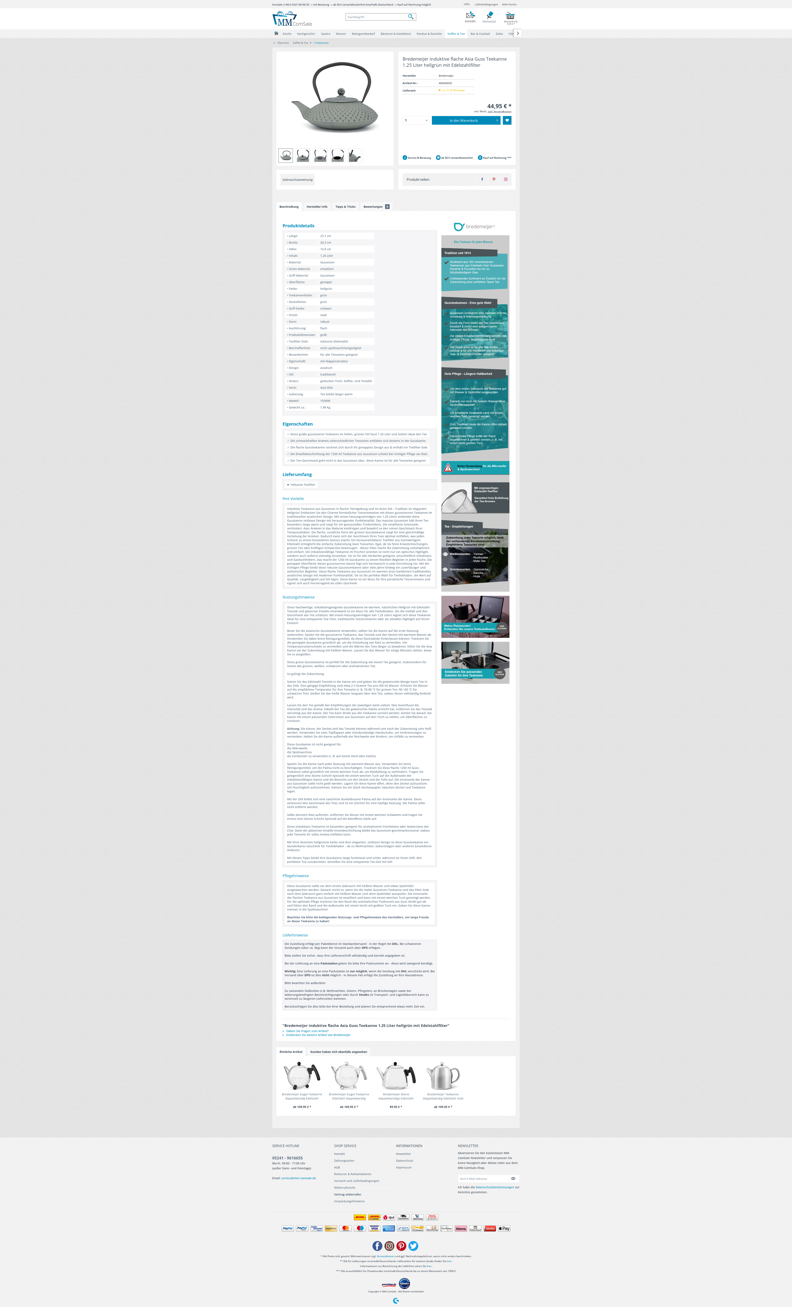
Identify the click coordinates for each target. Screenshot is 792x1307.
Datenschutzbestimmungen (495, 1187)
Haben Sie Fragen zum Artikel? (307, 1031)
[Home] (276, 33)
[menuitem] (381, 17)
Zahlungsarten (344, 1161)
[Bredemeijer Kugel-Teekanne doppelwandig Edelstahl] (302, 1075)
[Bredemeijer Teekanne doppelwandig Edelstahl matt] (443, 1075)
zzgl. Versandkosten (500, 111)
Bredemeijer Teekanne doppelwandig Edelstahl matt (443, 1096)
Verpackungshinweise (349, 1201)
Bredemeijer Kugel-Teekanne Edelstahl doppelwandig (349, 1096)
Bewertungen (376, 207)
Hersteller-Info (317, 207)
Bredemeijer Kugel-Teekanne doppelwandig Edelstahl (302, 1096)
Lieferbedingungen (486, 4)
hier (449, 1261)
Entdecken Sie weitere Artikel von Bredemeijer (318, 1035)
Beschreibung (289, 207)
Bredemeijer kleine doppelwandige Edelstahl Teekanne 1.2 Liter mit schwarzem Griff (396, 1096)
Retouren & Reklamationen (352, 1174)
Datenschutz (404, 1161)
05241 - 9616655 (287, 1158)
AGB (337, 1167)
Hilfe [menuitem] (467, 4)
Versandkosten (386, 1256)
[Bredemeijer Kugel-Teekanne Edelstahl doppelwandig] (349, 1075)
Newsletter (403, 1154)
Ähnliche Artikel (290, 1052)
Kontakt (339, 1154)
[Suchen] (412, 17)
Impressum (404, 1167)
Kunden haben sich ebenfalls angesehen (338, 1052)
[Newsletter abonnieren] (513, 1178)
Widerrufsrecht (344, 1188)
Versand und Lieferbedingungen (356, 1181)
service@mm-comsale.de (299, 1178)
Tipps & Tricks (346, 207)
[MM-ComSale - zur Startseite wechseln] (292, 18)
